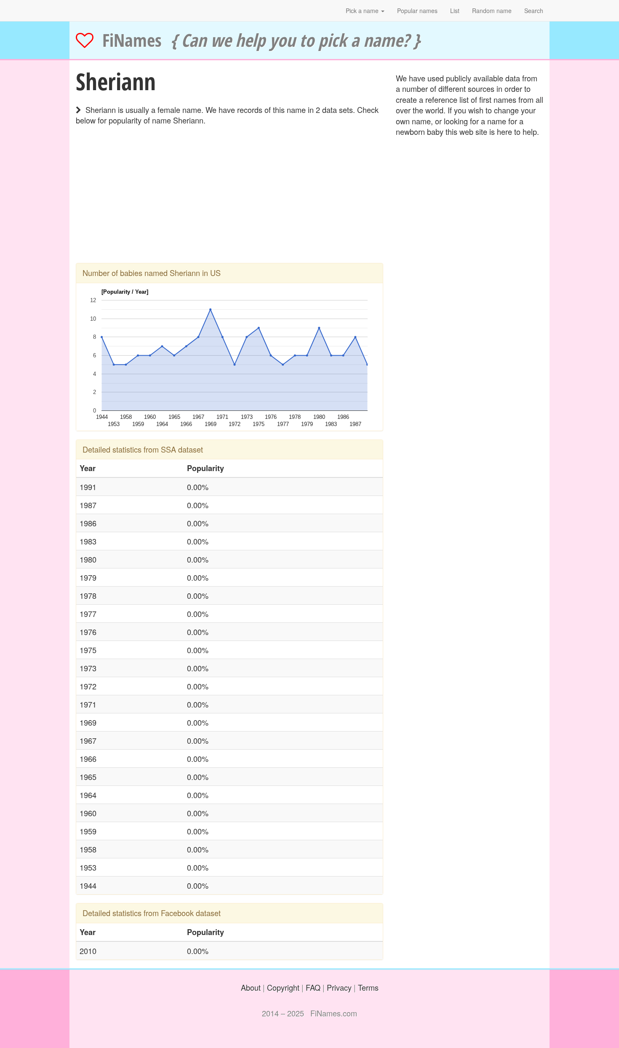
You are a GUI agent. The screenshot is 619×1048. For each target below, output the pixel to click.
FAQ (313, 987)
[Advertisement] (229, 204)
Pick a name (363, 10)
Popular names (417, 10)
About (251, 987)
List (454, 10)
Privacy (339, 987)
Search (533, 10)
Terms (368, 987)
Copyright (283, 987)
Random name (492, 10)
